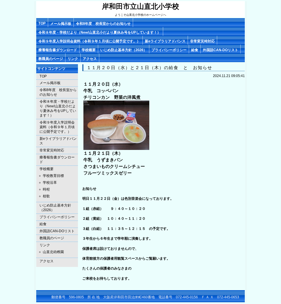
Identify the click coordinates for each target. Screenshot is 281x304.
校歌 (46, 196)
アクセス (90, 59)
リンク (73, 59)
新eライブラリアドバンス (165, 41)
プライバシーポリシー (169, 50)
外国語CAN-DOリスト (220, 50)
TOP (42, 23)
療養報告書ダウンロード (57, 50)
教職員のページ (50, 59)
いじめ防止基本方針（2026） (123, 50)
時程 (46, 189)
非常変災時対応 (202, 41)
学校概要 (89, 50)
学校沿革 (50, 182)
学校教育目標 (53, 176)
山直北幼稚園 (53, 252)
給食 (194, 50)
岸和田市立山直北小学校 (140, 6)
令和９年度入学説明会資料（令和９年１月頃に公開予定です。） (89, 41)
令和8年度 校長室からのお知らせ (103, 23)
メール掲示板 (60, 23)
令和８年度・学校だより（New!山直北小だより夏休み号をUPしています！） (99, 32)
